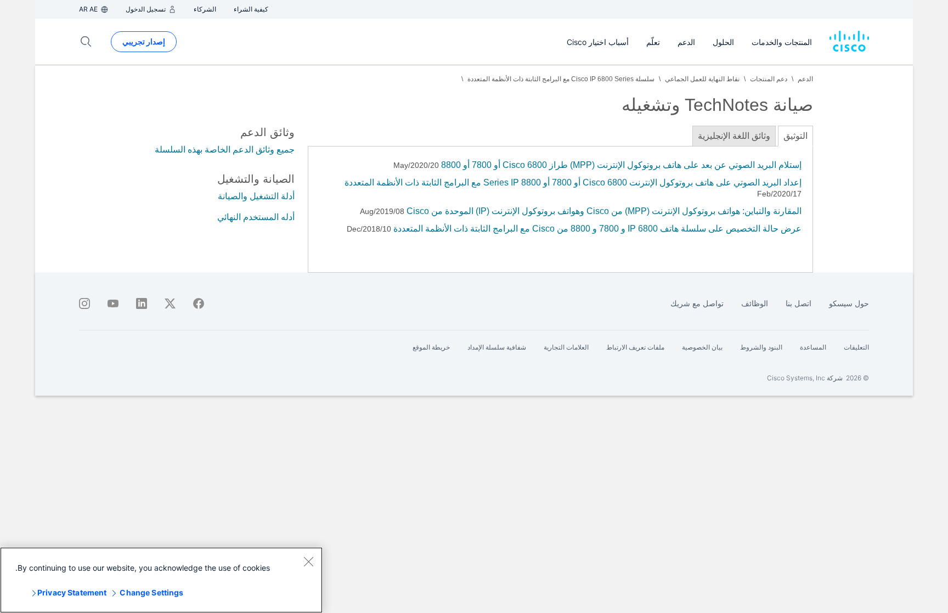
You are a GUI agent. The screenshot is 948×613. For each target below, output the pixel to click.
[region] (161, 580)
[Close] (308, 561)
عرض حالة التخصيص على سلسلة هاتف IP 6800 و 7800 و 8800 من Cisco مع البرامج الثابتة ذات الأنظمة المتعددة (597, 228)
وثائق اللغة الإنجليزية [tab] (734, 135)
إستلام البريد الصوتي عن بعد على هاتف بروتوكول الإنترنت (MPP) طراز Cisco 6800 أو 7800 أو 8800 (620, 165)
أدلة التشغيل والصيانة (256, 196)
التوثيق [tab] (795, 135)
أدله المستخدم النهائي (256, 217)
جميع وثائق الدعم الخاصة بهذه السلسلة (225, 149)
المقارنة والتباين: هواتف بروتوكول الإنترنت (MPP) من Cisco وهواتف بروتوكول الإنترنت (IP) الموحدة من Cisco (603, 211)
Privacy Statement (71, 592)
